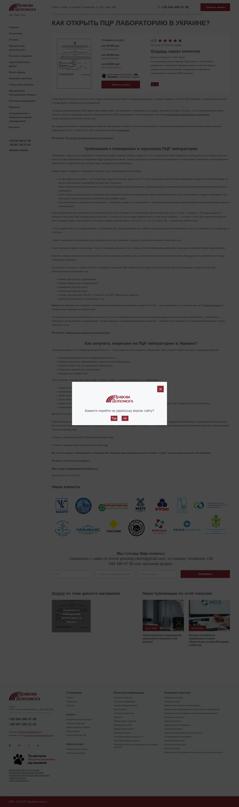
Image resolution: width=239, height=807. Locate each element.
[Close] (160, 389)
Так (114, 418)
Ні (125, 418)
